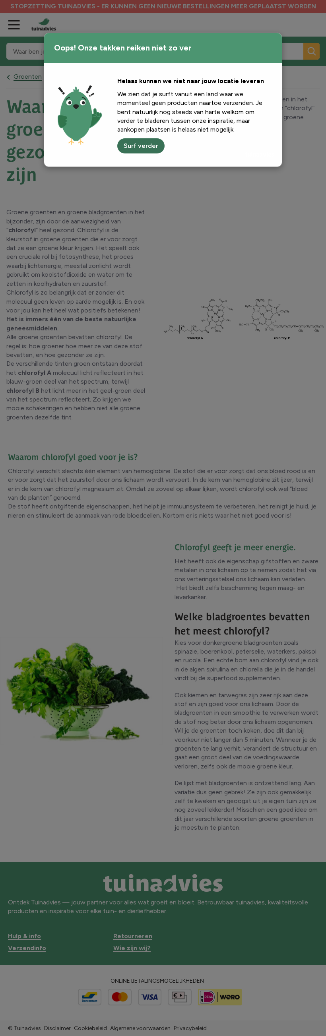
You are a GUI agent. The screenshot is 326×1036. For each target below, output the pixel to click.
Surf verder (141, 145)
